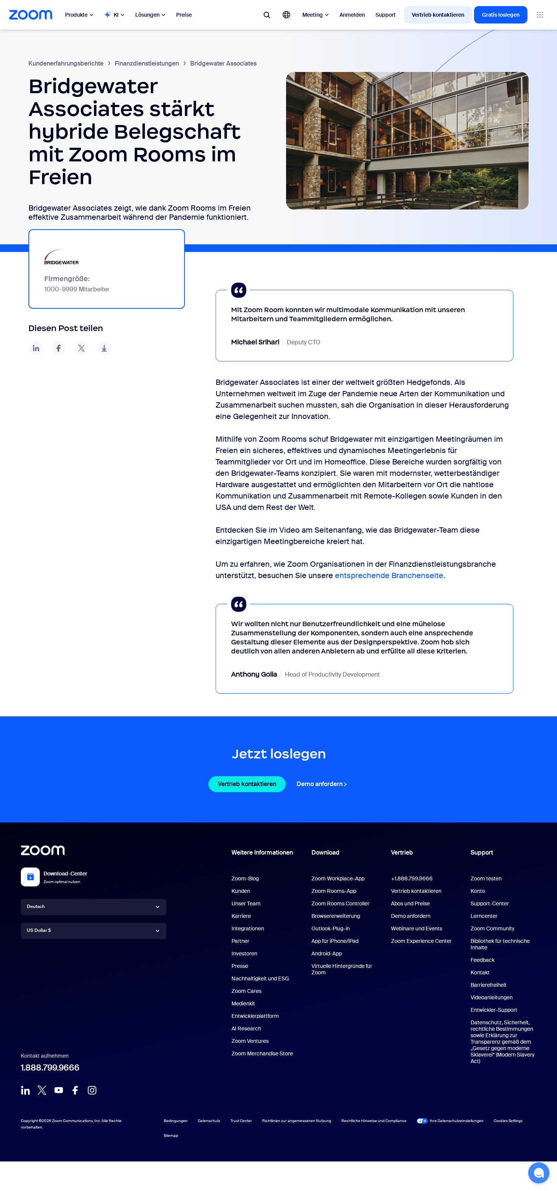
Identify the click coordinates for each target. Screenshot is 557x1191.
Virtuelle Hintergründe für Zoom (341, 969)
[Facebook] (75, 1090)
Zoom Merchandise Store (262, 1053)
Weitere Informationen (262, 853)
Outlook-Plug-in (330, 928)
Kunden (241, 891)
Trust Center (241, 1120)
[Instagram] (92, 1090)
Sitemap (171, 1135)
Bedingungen (176, 1120)
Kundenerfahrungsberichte (65, 63)
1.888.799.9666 (50, 1067)
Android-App (326, 953)
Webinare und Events (416, 928)
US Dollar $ (39, 930)
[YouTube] (58, 1090)
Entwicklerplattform (255, 1016)
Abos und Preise (410, 903)
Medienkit (243, 1003)
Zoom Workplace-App (338, 878)
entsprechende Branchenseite (389, 575)
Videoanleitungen (492, 997)
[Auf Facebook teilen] (58, 348)
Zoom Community (493, 928)
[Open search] (266, 14)
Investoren (244, 953)
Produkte (76, 14)
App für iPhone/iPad (334, 941)
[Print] (104, 348)
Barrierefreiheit (489, 985)
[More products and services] (540, 15)
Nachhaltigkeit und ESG (260, 978)
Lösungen (147, 14)
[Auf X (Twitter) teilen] (81, 348)
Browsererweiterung (335, 916)
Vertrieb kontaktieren (438, 14)
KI (116, 14)
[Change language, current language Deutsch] (286, 15)
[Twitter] (42, 1090)
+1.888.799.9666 (412, 878)
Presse (240, 966)
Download (325, 853)
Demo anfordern (323, 784)
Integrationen (248, 928)
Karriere (241, 916)
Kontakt (480, 972)
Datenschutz (209, 1120)
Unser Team (246, 903)
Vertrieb (402, 853)
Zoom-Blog (245, 878)
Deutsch (36, 906)
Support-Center (490, 903)
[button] (538, 1172)
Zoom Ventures (250, 1041)
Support (386, 14)
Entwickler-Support (494, 1010)
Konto (478, 891)
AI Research (246, 1028)
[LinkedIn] (25, 1090)
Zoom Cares (246, 991)
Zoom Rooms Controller (340, 903)
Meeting (312, 14)
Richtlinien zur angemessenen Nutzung (296, 1120)
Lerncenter (484, 916)
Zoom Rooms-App (333, 891)
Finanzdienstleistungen (147, 63)
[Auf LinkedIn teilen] (36, 348)
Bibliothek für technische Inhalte (500, 944)
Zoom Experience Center (421, 941)
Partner (240, 941)
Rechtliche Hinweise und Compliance (374, 1120)
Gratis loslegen (500, 14)
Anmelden (352, 14)
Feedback (482, 960)
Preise (184, 14)
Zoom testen (486, 878)
